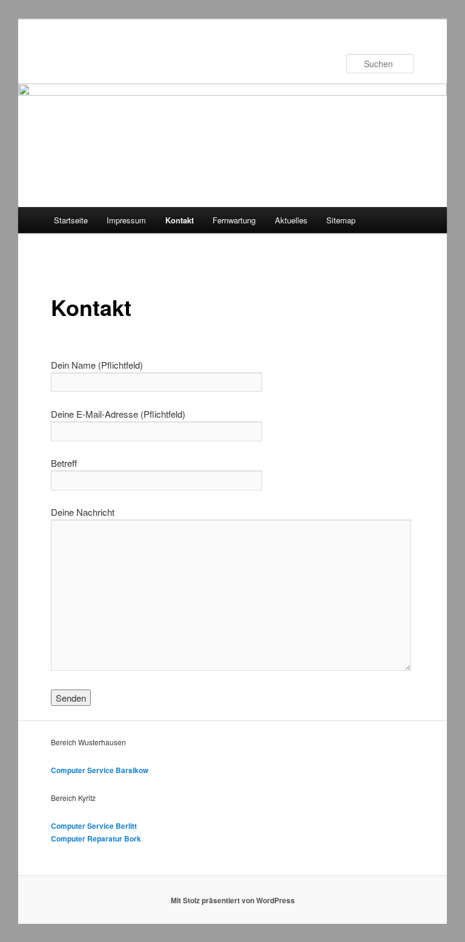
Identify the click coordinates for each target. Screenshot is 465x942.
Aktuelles (291, 220)
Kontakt (179, 220)
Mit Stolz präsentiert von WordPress (233, 900)
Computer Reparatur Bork (96, 838)
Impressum (126, 220)
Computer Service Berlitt (94, 825)
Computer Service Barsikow (99, 770)
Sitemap (340, 220)
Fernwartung (234, 220)
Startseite (71, 220)
